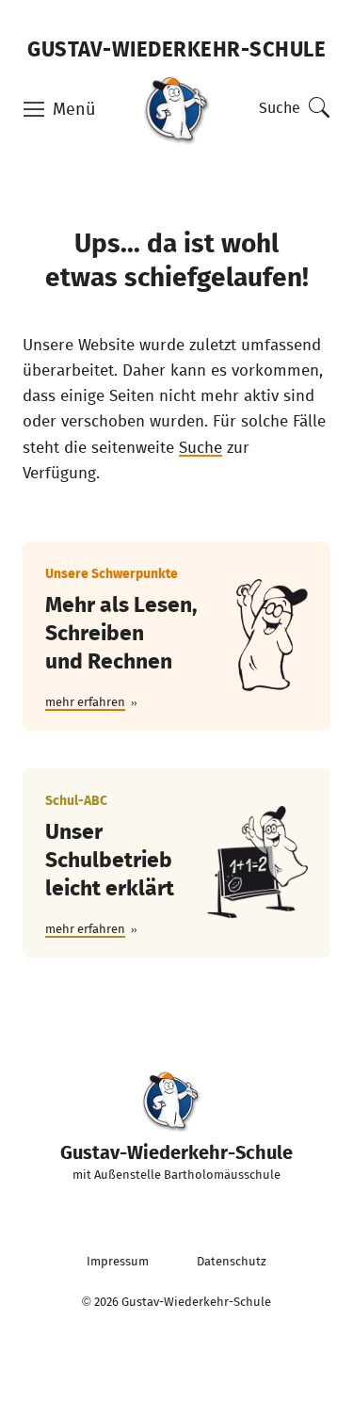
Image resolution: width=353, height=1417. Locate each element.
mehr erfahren (85, 702)
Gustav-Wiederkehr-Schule (176, 48)
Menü (74, 108)
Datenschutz (231, 1261)
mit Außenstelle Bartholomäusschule (176, 1160)
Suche (279, 107)
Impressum (118, 1261)
